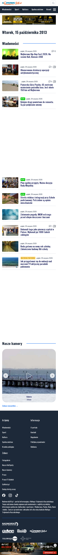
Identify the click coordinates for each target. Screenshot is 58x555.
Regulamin (34, 437)
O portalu (34, 427)
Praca (4, 474)
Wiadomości (6, 9)
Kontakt (33, 432)
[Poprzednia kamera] (5, 375)
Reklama (34, 446)
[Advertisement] (29, 143)
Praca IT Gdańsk (8, 479)
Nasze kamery (7, 470)
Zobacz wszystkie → (10, 405)
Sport (17, 9)
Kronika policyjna (8, 446)
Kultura (25, 9)
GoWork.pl (5, 484)
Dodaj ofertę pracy (9, 489)
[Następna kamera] (52, 375)
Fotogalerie (6, 460)
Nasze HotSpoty (7, 465)
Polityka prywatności (38, 442)
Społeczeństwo (37, 9)
